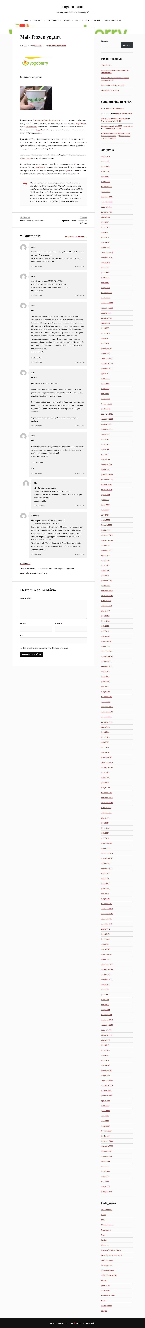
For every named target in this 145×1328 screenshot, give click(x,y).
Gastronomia (37, 20)
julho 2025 (105, 222)
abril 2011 (105, 1005)
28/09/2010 (40, 505)
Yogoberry (80, 123)
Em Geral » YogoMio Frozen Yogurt (34, 573)
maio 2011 (105, 1000)
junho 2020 (105, 505)
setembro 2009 (106, 1095)
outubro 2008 (106, 1151)
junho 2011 (105, 995)
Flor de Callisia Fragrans (115, 108)
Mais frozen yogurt (40, 37)
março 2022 (105, 399)
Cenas (87, 20)
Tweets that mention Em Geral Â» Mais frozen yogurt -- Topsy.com (47, 568)
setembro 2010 (106, 1035)
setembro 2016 (106, 722)
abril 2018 (105, 631)
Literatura (66, 20)
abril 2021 (105, 454)
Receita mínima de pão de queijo (113, 85)
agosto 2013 (105, 873)
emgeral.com (72, 6)
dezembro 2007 (107, 1191)
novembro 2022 (107, 363)
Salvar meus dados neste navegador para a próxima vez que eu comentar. (45, 648)
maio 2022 (105, 389)
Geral (26, 20)
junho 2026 (105, 166)
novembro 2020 (107, 480)
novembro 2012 (107, 914)
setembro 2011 (106, 979)
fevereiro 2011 (106, 1015)
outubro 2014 (106, 808)
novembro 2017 (107, 656)
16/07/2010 (37, 45)
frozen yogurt (27, 158)
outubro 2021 (106, 424)
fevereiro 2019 (106, 580)
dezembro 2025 (107, 197)
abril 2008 (105, 1181)
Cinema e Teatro (107, 1225)
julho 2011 (105, 989)
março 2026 (105, 182)
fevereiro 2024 (106, 293)
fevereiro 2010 (106, 1070)
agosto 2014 (105, 818)
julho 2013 (105, 878)
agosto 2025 (105, 217)
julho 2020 (105, 500)
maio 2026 (105, 172)
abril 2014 (105, 838)
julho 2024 (105, 267)
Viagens (97, 20)
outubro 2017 (106, 661)
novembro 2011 (107, 969)
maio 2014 (105, 833)
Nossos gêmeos (52, 20)
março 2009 (105, 1126)
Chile (103, 1220)
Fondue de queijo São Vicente (32, 220)
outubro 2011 (106, 974)
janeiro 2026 (105, 192)
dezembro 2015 (107, 762)
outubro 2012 (106, 919)
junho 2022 (105, 384)
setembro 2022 (106, 368)
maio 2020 (105, 510)
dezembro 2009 (107, 1080)
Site (21, 635)
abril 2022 (105, 394)
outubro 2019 (106, 545)
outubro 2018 (106, 601)
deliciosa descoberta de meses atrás (46, 120)
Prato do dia (105, 1285)
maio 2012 (105, 944)
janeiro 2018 (105, 646)
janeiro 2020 (105, 530)
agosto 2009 (105, 1101)
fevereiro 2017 (106, 697)
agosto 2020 (105, 495)
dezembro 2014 (107, 798)
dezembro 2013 (107, 853)
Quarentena (105, 1290)
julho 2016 (105, 732)
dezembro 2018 (107, 591)
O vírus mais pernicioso (112, 128)
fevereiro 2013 (106, 904)
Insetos (104, 1240)
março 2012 (105, 949)
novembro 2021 (107, 419)
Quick (67, 170)
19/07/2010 (38, 295)
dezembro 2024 (107, 252)
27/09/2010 (38, 473)
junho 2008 (105, 1171)
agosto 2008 (105, 1161)
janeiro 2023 (105, 353)
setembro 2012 (106, 924)
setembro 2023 (106, 318)
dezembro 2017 (107, 651)
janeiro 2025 (105, 247)
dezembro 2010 (107, 1020)
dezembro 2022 (107, 358)
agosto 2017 (105, 671)
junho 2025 (105, 227)
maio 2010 (105, 1055)
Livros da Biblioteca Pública (111, 1250)
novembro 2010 (107, 1025)
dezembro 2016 (107, 707)
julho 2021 (105, 439)
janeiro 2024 (105, 298)
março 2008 (105, 1186)
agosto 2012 (105, 929)
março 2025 (105, 242)
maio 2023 (105, 338)
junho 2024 (105, 272)
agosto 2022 (105, 373)
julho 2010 (105, 1045)
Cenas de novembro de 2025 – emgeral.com (117, 126)
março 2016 (105, 752)
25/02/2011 (38, 554)
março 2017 (105, 692)
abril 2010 (105, 1060)
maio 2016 (105, 742)
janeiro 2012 (105, 959)
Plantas (77, 20)
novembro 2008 (107, 1146)
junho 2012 (105, 939)
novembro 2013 (107, 858)
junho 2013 (105, 883)
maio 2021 (105, 449)
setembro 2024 (106, 257)
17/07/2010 (38, 266)
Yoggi (38, 129)
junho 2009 (105, 1111)
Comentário (26, 598)
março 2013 (105, 899)
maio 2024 (105, 277)
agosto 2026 (105, 156)
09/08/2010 (38, 362)
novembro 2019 (107, 540)
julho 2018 (105, 616)
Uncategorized (106, 1306)
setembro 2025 (106, 212)
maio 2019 (105, 570)
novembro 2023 (107, 308)
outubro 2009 (106, 1090)
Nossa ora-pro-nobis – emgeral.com (114, 118)
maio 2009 (105, 1116)
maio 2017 (105, 681)
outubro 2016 (106, 717)
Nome (23, 623)
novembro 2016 (107, 712)
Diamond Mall (31, 126)
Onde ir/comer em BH (113, 20)
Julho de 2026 (106, 65)
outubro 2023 (106, 313)
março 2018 (105, 636)
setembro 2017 (106, 666)
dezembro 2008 (107, 1141)
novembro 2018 (107, 596)
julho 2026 (105, 161)
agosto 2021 (105, 434)
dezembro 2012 (107, 909)
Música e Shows (107, 1260)
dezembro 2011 (107, 964)
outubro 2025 (106, 207)
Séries (103, 1300)
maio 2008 (105, 1176)
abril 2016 (105, 747)
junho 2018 (105, 621)
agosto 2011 (105, 984)
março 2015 (105, 787)
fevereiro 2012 (106, 954)
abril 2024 (105, 283)
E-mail (58, 623)
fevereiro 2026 (106, 187)
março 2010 (105, 1065)
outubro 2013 (106, 863)
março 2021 (105, 459)
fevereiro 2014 (106, 843)
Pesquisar (105, 41)
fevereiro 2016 (106, 757)
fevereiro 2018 (106, 641)
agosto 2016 (105, 727)
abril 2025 (105, 237)
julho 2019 (105, 560)
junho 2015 (105, 772)
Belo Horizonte (106, 1210)
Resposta (80, 266)
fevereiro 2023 (106, 348)
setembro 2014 (106, 813)
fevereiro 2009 (106, 1131)
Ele (32, 372)
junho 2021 (105, 444)
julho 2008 (105, 1166)
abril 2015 (105, 782)
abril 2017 (105, 687)
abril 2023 (105, 343)
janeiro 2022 (105, 409)
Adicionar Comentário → (76, 236)
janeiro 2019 (105, 586)
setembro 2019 (106, 550)
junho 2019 (105, 565)
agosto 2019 (105, 555)
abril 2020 (105, 515)
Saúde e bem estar (107, 1295)
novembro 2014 (107, 803)
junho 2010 (105, 1050)
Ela (25, 45)
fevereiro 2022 (106, 404)
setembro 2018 (106, 606)
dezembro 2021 (107, 414)
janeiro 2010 (105, 1075)
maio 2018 (105, 626)
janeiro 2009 (105, 1136)
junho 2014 (105, 828)
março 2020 (105, 520)
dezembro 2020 (107, 474)
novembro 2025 (107, 202)
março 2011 (105, 1010)
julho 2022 (105, 379)
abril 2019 (105, 575)
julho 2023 (105, 328)
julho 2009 (105, 1106)
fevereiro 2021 (106, 464)
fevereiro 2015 (106, 793)
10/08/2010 (38, 425)
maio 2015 (105, 777)
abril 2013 (105, 894)
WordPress (68, 1323)
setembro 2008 (106, 1156)
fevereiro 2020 (106, 525)
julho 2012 (105, 934)
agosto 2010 (105, 1040)
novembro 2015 (107, 767)
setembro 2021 (106, 429)
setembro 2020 (106, 490)
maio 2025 (105, 232)
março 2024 (105, 288)
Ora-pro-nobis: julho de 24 (111, 121)
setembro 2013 (106, 868)
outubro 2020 (106, 484)
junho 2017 (105, 676)
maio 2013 (105, 888)
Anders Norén (89, 1323)
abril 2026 (105, 177)
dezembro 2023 (107, 303)
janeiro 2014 (105, 848)
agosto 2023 (105, 323)
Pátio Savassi (40, 167)
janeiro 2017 (105, 702)
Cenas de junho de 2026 (110, 90)
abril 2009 (105, 1121)
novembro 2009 (107, 1085)
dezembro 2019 (107, 535)
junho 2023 (105, 333)
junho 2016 (105, 737)
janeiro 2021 (105, 469)
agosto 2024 (105, 262)
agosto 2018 (105, 611)
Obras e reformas (107, 1270)
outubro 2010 (106, 1030)
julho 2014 (105, 823)
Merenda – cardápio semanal (111, 1255)
